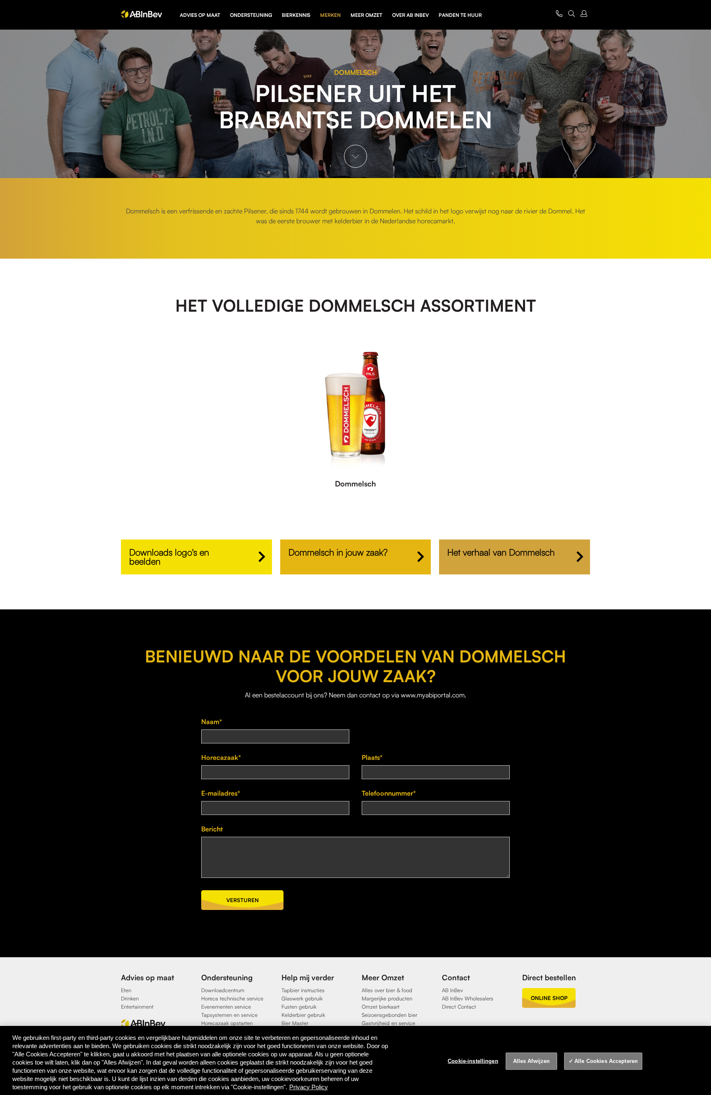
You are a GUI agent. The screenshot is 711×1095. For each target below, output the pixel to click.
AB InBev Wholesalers (467, 998)
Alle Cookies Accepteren (606, 1061)
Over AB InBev (410, 15)
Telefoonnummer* (389, 793)
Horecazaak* (221, 757)
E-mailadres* (220, 793)
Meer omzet (366, 15)
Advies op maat (200, 15)
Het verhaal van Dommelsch (501, 552)
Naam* (211, 722)
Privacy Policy (308, 1086)
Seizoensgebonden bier (389, 1015)
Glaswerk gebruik (302, 998)
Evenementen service (226, 1006)
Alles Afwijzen (531, 1061)
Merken (330, 15)
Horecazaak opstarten (227, 1023)
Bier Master (294, 1023)
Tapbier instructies (303, 990)
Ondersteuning (251, 15)
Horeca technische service (232, 998)
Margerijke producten (387, 998)
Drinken (130, 998)
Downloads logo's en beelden (169, 556)
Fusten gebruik (298, 1006)
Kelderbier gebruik (303, 1015)
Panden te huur (460, 15)
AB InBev (452, 990)
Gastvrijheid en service (388, 1023)
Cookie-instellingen (473, 1061)
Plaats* (372, 757)
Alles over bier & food (387, 990)
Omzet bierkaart (381, 1006)
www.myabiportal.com (433, 695)
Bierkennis (296, 15)
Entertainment (137, 1006)
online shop (549, 998)
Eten (126, 990)
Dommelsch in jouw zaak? (338, 552)
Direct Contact (459, 1006)
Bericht (212, 829)
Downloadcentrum (222, 990)
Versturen (242, 900)
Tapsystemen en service (229, 1015)
